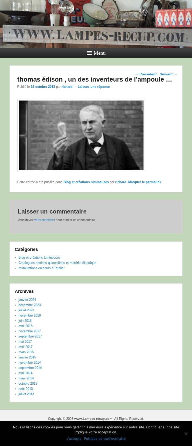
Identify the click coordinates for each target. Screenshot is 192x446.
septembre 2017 (30, 336)
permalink (153, 182)
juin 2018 (25, 321)
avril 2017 (25, 347)
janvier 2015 (27, 357)
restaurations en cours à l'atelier (41, 268)
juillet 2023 (26, 310)
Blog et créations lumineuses (86, 182)
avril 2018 (25, 326)
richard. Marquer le (130, 182)
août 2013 (25, 389)
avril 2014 (25, 373)
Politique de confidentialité (105, 439)
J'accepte (74, 439)
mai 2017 (25, 341)
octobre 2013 (27, 383)
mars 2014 (26, 378)
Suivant (168, 74)
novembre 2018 (29, 315)
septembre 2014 (30, 368)
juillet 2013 (26, 394)
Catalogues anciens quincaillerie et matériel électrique (57, 263)
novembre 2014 (29, 362)
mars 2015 (26, 352)
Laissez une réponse (94, 87)
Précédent (146, 74)
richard (67, 87)
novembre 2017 (29, 331)
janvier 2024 (27, 300)
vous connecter (44, 220)
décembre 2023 (29, 305)
